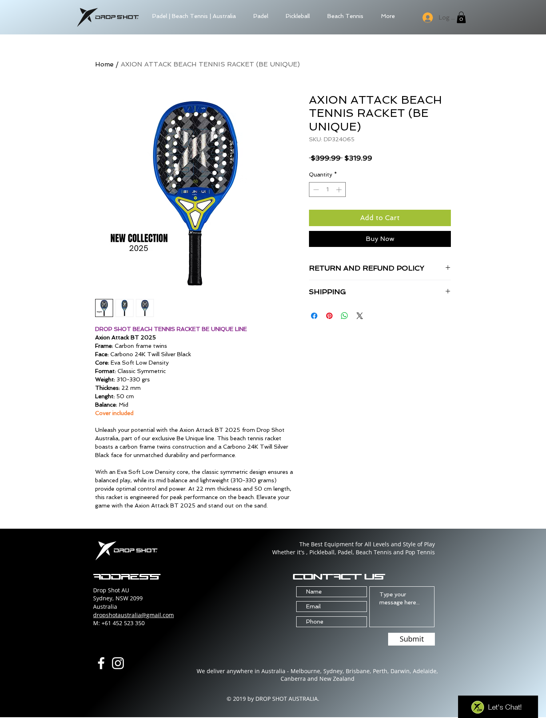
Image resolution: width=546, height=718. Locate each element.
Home (104, 64)
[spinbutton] (327, 190)
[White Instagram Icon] (118, 663)
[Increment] (340, 190)
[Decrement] (315, 190)
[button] (461, 17)
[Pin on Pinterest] (329, 316)
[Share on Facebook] (314, 316)
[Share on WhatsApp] (344, 316)
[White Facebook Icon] (101, 663)
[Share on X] (360, 316)
